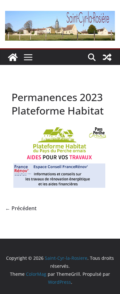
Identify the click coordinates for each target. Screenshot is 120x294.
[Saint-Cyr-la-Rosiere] (12, 57)
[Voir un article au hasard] (107, 57)
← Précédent (20, 208)
